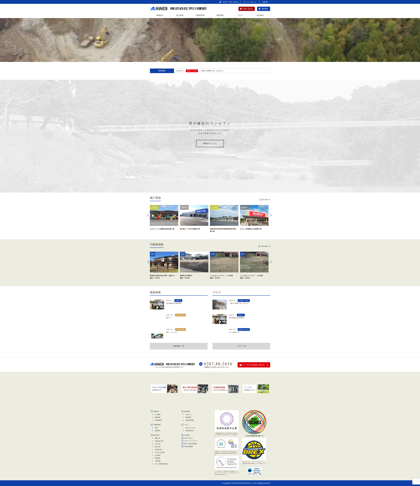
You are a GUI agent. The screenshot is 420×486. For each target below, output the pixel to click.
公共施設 (157, 455)
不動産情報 (200, 15)
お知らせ (188, 414)
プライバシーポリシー (249, 2)
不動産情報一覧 (265, 246)
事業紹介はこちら (210, 143)
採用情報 (265, 2)
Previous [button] (148, 215)
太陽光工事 (158, 449)
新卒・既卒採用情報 (190, 443)
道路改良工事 (159, 441)
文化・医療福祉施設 (161, 464)
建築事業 (157, 417)
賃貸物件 (157, 430)
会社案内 (260, 15)
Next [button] (271, 215)
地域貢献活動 (189, 420)
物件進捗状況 (189, 430)
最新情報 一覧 (178, 346)
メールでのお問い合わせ (254, 365)
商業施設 (157, 458)
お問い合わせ (248, 9)
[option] (164, 222)
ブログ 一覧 (241, 346)
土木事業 (157, 414)
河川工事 (157, 444)
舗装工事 (157, 438)
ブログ (240, 15)
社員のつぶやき (190, 428)
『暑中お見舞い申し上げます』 (200, 71)
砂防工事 (157, 447)
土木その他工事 (160, 452)
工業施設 (157, 461)
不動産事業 (158, 420)
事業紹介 (159, 15)
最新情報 (220, 15)
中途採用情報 (188, 446)
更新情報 (188, 417)
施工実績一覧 (266, 199)
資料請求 (264, 9)
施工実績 (179, 15)
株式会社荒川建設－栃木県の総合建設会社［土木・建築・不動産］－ (179, 9)
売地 (156, 428)
